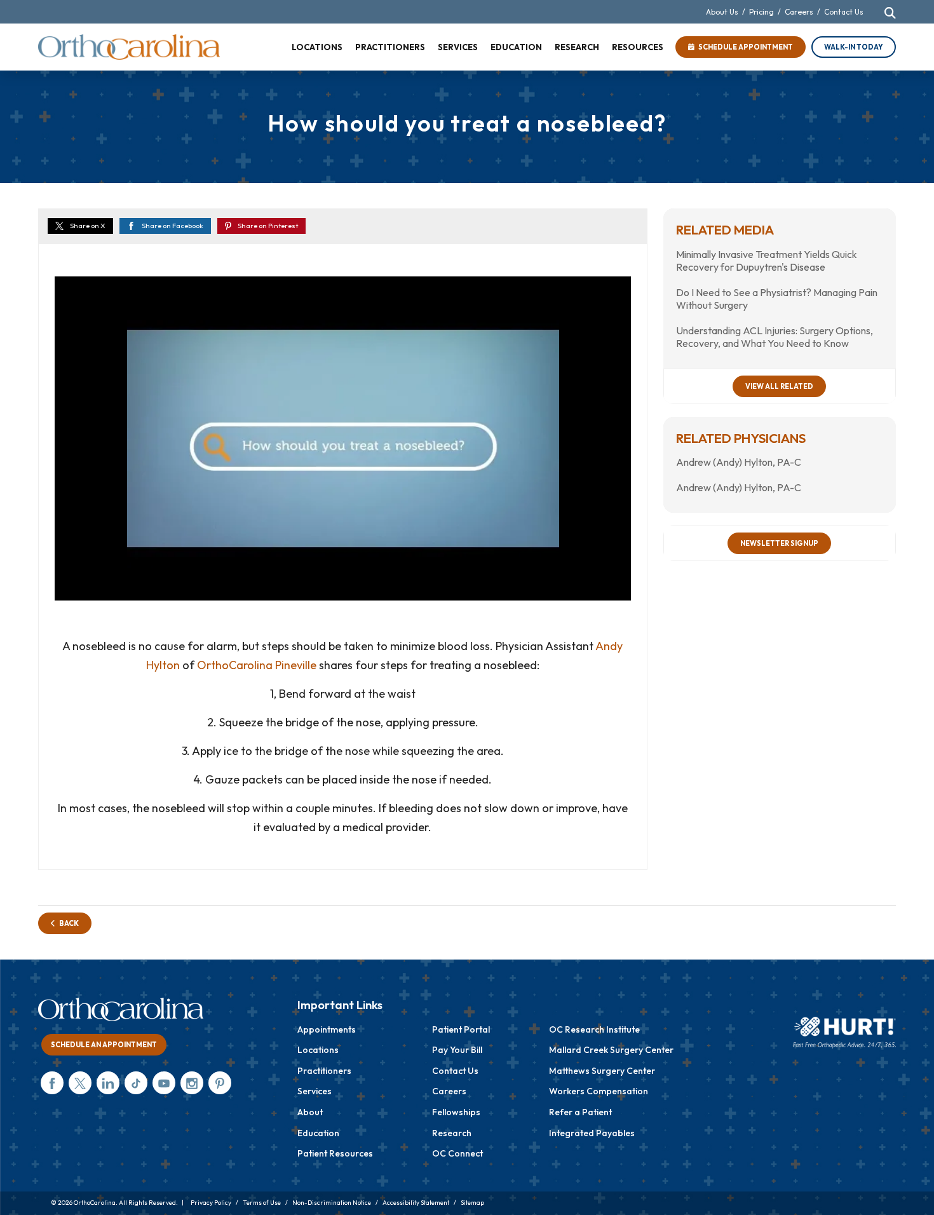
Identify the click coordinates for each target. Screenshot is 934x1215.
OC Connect (457, 1153)
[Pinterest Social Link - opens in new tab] (219, 1082)
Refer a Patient (580, 1112)
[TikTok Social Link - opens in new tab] (136, 1082)
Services (314, 1091)
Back (67, 923)
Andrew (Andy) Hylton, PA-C (738, 462)
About (310, 1112)
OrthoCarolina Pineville (256, 665)
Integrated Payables (592, 1133)
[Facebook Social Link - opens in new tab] (52, 1082)
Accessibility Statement (415, 1202)
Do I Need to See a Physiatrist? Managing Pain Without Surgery (776, 298)
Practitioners (324, 1070)
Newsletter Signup (779, 543)
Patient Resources (335, 1153)
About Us (722, 12)
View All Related (779, 386)
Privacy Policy (211, 1202)
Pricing (761, 12)
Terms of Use (262, 1202)
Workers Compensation (598, 1091)
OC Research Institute (594, 1029)
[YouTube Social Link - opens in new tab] (163, 1082)
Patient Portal (461, 1029)
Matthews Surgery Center (602, 1070)
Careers (799, 12)
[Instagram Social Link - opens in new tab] (191, 1082)
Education (318, 1133)
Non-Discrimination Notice (331, 1202)
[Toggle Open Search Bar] (890, 12)
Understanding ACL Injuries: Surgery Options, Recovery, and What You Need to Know (774, 337)
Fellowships (456, 1112)
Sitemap (472, 1202)
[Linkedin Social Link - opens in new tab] (108, 1082)
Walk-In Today (853, 47)
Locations (318, 1049)
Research (451, 1133)
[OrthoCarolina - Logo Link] (129, 47)
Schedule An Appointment (104, 1044)
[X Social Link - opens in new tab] (80, 1082)
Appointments (326, 1029)
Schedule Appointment (743, 47)
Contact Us (843, 12)
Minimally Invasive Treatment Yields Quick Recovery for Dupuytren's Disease (766, 260)
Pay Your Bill (457, 1049)
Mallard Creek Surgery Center (611, 1049)
